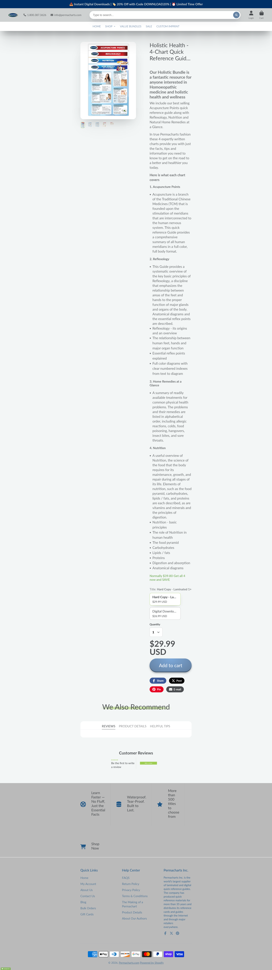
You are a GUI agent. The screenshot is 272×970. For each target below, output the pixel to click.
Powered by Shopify (152, 962)
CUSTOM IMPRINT (167, 26)
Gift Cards (87, 914)
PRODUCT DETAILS (132, 726)
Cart (261, 15)
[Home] (13, 15)
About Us (86, 890)
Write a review (148, 763)
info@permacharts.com (67, 15)
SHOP (108, 26)
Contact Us (87, 896)
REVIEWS (108, 726)
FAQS (125, 878)
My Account (88, 884)
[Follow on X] (171, 933)
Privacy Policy (131, 890)
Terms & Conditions (135, 896)
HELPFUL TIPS (160, 726)
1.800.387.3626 (36, 15)
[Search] (236, 15)
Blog (83, 902)
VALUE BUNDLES (130, 26)
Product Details (132, 912)
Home (84, 878)
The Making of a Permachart (132, 904)
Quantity (155, 624)
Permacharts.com (129, 962)
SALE (149, 26)
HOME (97, 26)
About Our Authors (134, 918)
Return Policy (130, 884)
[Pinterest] (177, 933)
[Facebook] (165, 933)
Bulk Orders (88, 908)
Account (251, 15)
